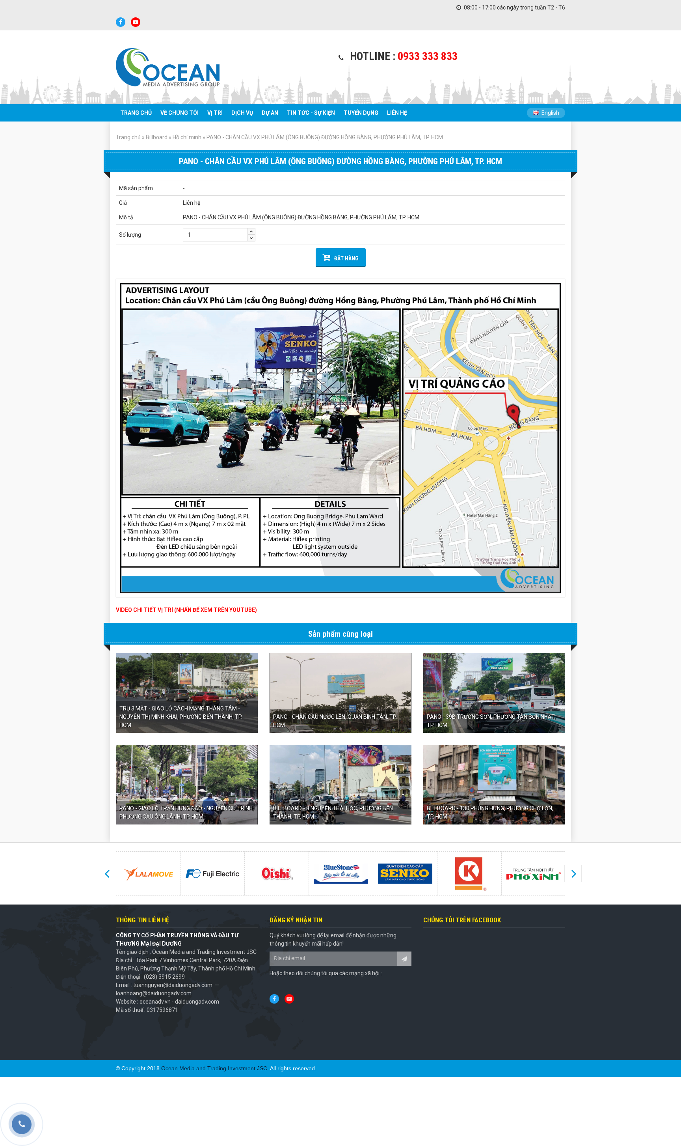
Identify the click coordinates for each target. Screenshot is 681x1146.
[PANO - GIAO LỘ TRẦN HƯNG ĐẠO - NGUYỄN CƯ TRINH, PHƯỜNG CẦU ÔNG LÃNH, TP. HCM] (187, 784)
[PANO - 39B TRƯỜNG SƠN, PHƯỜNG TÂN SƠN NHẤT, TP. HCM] (494, 693)
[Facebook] (120, 22)
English (549, 113)
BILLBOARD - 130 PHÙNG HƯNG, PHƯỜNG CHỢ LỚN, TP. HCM (490, 812)
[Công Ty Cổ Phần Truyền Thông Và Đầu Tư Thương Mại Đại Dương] (168, 67)
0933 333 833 (428, 56)
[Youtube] (135, 22)
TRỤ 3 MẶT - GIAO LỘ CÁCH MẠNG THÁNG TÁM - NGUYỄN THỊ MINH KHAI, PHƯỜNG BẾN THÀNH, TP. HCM (180, 716)
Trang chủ (128, 137)
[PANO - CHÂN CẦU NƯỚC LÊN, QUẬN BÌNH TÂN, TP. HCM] (340, 693)
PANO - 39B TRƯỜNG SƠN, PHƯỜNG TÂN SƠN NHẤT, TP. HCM (491, 721)
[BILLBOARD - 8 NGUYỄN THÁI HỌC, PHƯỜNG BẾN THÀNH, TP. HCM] (340, 784)
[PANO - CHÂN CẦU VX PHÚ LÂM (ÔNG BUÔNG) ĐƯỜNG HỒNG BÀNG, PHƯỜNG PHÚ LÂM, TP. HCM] (340, 438)
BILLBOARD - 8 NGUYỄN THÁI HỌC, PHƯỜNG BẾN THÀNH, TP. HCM (333, 812)
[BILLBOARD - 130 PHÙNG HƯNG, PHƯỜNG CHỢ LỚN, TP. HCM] (494, 784)
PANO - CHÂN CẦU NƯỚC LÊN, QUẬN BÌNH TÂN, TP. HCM (335, 721)
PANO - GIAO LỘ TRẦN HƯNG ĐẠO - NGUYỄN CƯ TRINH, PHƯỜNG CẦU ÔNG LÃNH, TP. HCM (186, 812)
